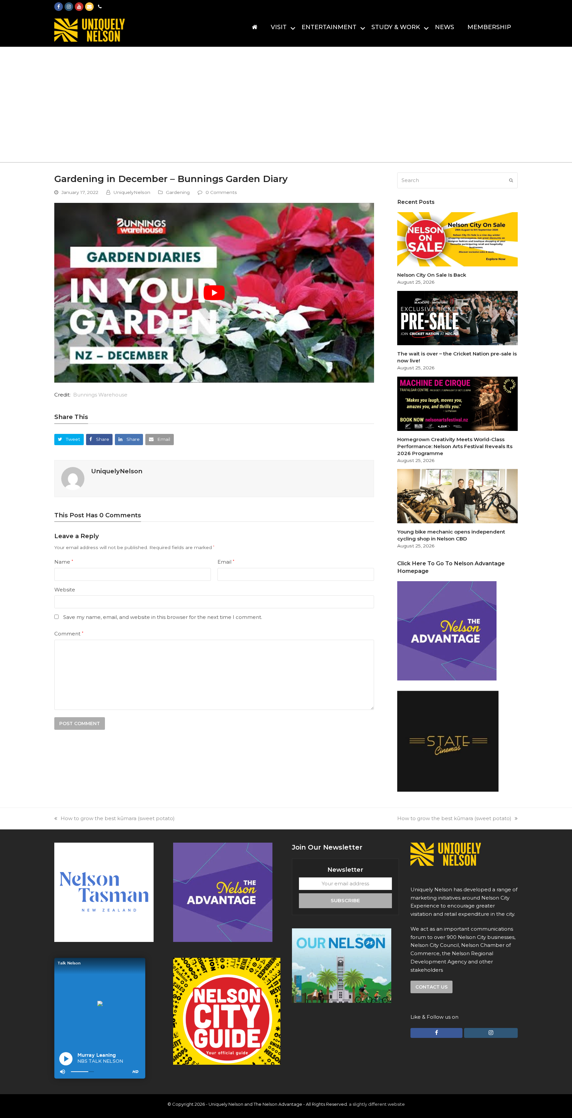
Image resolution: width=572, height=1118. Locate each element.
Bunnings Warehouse (100, 395)
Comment (68, 633)
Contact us (431, 987)
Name (63, 562)
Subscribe (345, 900)
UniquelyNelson (132, 192)
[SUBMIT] (511, 180)
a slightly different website (377, 1104)
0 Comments (221, 192)
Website (64, 589)
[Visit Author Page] (72, 478)
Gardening (178, 192)
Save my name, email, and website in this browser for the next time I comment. (162, 617)
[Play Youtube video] (214, 293)
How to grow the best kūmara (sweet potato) (118, 818)
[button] (69, 439)
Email (225, 562)
